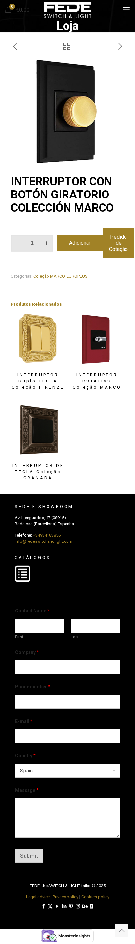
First (19, 636)
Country (25, 755)
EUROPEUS (77, 276)
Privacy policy (65, 896)
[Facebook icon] (43, 906)
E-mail (23, 721)
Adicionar (79, 243)
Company (27, 652)
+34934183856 (47, 535)
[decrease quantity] (18, 243)
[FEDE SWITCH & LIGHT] (67, 10)
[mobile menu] (126, 9)
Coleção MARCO (49, 276)
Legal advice (38, 896)
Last (75, 636)
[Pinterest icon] (70, 906)
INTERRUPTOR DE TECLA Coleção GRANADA (38, 471)
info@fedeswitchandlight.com (43, 541)
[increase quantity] (46, 243)
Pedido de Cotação (118, 243)
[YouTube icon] (57, 906)
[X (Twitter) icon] (50, 906)
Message (27, 790)
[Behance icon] (84, 906)
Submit (29, 855)
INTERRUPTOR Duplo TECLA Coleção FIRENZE (38, 381)
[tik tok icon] (91, 906)
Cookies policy (95, 896)
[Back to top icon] (121, 930)
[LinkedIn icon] (64, 906)
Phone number (32, 686)
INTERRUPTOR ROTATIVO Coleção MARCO (97, 381)
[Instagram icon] (77, 906)
